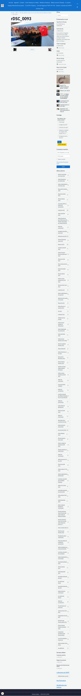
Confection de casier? (63, 127)
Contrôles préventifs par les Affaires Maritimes (63, 480)
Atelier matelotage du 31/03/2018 (63, 557)
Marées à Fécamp (45, 2)
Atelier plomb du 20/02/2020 (63, 425)
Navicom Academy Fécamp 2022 (63, 344)
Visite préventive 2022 (63, 334)
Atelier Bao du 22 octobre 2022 (63, 307)
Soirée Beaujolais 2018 (63, 500)
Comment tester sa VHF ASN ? (64, 105)
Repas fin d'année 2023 (63, 269)
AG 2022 (63, 311)
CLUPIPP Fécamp (30, 5)
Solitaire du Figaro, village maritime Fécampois (63, 368)
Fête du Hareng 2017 (63, 567)
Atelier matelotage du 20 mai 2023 (63, 294)
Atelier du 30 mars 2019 (63, 486)
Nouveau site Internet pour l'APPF (63, 665)
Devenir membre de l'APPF (64, 5)
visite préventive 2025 (63, 214)
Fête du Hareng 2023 (63, 274)
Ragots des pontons (61, 660)
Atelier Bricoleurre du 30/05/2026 (63, 180)
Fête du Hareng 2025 (63, 199)
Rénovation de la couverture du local (63, 421)
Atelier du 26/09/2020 (63, 401)
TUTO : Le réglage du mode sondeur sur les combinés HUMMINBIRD (64, 96)
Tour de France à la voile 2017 (63, 606)
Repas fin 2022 (63, 303)
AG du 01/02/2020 (63, 430)
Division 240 (39, 8)
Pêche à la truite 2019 (63, 465)
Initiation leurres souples (63, 318)
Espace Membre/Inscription (15, 5)
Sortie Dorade (60, 29)
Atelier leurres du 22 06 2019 (63, 460)
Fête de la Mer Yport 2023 (63, 285)
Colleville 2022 (63, 314)
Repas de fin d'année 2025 (63, 189)
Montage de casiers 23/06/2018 (63, 536)
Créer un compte (60, 162)
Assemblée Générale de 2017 (63, 587)
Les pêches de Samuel (63, 596)
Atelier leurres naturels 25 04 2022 (63, 339)
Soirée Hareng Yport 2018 (63, 495)
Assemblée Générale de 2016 (63, 577)
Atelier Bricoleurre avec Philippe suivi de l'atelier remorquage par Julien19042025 (63, 221)
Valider (63, 166)
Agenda (16, 2)
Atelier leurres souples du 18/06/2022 (63, 324)
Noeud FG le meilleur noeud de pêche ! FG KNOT (64, 87)
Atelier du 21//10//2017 (63, 601)
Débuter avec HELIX (65, 90)
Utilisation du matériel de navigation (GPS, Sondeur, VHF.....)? (63, 132)
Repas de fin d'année (61, 67)
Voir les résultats (62, 144)
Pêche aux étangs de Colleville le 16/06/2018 (63, 542)
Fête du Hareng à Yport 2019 (63, 439)
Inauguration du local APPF (63, 616)
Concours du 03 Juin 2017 (63, 611)
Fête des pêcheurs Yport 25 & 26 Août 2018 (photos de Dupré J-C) (63, 522)
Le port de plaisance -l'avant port (63, 639)
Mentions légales (35, 694)
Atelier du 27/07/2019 (63, 455)
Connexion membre (61, 655)
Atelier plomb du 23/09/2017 (63, 591)
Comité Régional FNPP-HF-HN (46, 5)
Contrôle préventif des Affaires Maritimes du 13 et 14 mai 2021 (63, 396)
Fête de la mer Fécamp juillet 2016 (63, 621)
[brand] (2, 5)
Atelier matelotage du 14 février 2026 (63, 184)
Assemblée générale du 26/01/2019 (63, 491)
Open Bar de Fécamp (61, 22)
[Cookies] (2, 693)
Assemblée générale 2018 (63, 562)
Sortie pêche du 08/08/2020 (63, 406)
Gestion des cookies (44, 694)
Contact (22, 2)
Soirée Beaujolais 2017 (63, 572)
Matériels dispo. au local (63, 676)
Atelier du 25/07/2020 (63, 416)
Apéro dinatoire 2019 (63, 434)
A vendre (68, 2)
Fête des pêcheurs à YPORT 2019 (63, 450)
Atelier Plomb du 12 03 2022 (63, 352)
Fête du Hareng (60, 58)
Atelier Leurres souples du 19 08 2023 (63, 280)
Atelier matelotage (61, 43)
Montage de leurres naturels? (63, 136)
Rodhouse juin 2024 (63, 236)
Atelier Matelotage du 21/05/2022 (63, 329)
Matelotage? (61, 122)
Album (17, 12)
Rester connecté (61, 159)
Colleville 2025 (63, 210)
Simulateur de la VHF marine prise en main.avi (65, 110)
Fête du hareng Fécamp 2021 (63, 362)
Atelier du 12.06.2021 (63, 380)
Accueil (11, 2)
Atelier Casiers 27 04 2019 (63, 469)
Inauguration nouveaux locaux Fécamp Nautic (63, 633)
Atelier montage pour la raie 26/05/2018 (63, 548)
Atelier (58, 51)
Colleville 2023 (63, 290)
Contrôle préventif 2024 (63, 248)
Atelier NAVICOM (63, 348)
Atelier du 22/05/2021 (63, 390)
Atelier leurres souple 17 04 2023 (63, 298)
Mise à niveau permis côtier (63, 264)
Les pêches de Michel (63, 582)
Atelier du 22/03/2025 (63, 227)
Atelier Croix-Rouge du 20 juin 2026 (63, 175)
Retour (32, 49)
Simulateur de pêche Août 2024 (63, 232)
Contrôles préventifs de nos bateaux (63, 552)
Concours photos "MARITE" (63, 385)
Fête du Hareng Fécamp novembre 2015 (63, 627)
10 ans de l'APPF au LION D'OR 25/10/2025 (63, 205)
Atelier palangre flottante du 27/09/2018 (63, 506)
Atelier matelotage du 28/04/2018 (63, 474)
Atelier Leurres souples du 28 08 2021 (63, 374)
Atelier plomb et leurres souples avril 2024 (63, 254)
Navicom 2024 (63, 244)
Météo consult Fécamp (57, 2)
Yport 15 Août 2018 (63, 527)
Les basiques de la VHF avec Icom (64, 101)
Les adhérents (63, 648)
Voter (59, 142)
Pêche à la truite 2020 (63, 411)
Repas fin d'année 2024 (63, 194)
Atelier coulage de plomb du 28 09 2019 (63, 444)
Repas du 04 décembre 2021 (63, 357)
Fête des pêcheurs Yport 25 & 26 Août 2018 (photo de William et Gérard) (35, 12)
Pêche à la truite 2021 (63, 259)
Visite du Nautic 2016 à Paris (63, 644)
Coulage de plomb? (63, 124)
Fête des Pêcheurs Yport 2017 (63, 240)
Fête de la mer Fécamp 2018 (63, 531)
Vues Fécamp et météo (32, 2)
